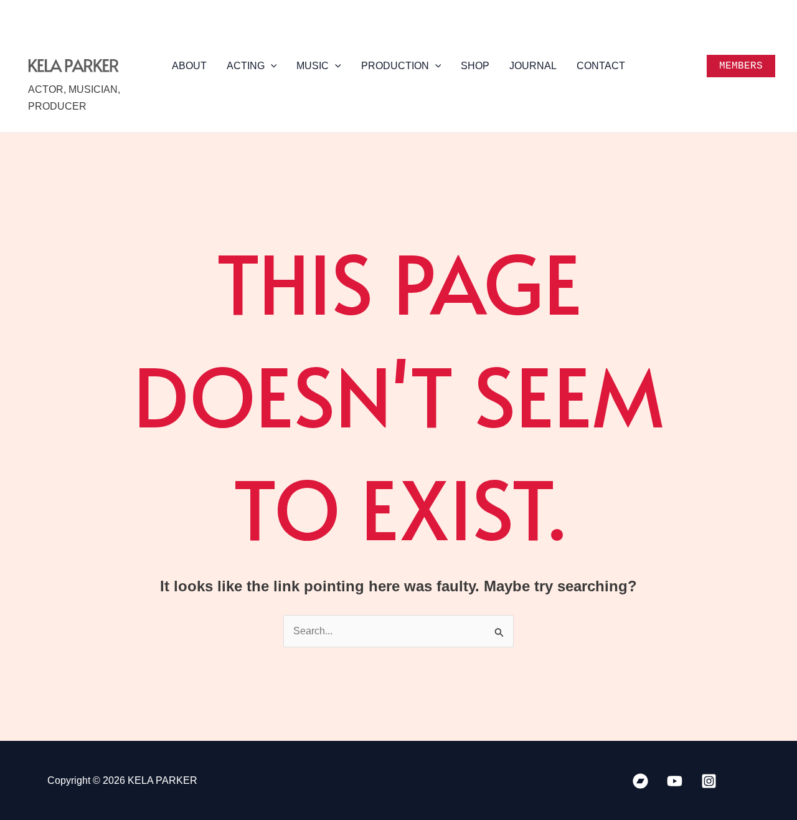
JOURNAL (533, 65)
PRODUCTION (395, 65)
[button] (271, 66)
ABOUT (189, 65)
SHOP (475, 65)
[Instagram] (709, 781)
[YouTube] (674, 781)
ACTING (246, 65)
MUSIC (312, 65)
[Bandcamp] (640, 781)
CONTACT (601, 65)
